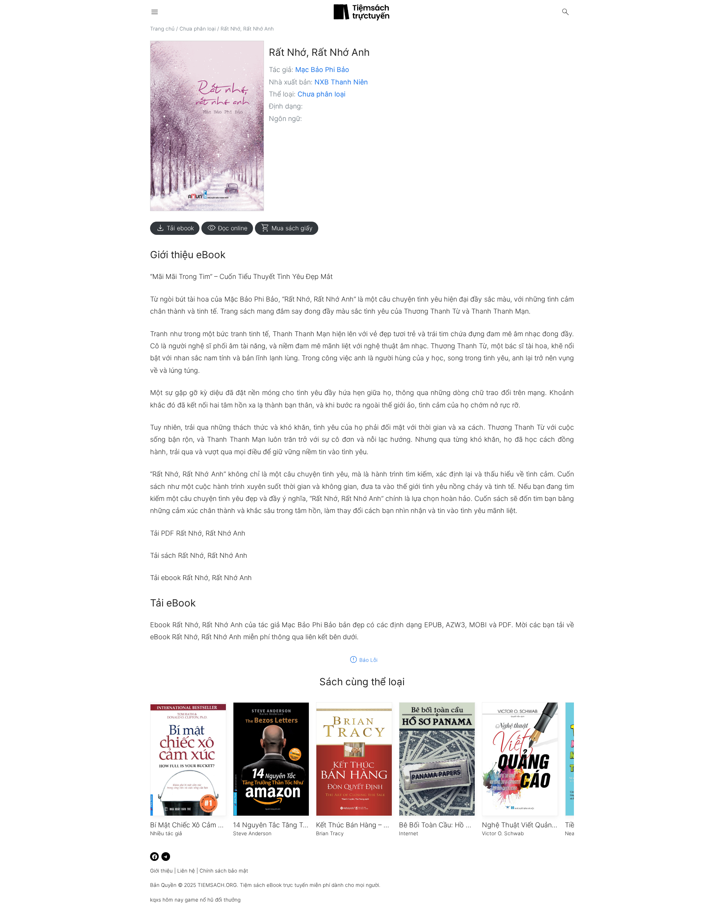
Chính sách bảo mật (223, 871)
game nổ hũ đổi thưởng (213, 900)
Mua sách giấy (287, 228)
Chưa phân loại (197, 29)
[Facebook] (154, 856)
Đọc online (227, 228)
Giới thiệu (161, 871)
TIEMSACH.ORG (217, 885)
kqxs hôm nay (166, 900)
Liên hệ (186, 871)
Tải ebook (175, 228)
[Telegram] (165, 856)
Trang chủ (162, 29)
